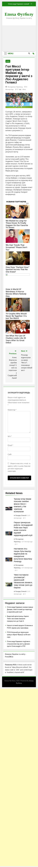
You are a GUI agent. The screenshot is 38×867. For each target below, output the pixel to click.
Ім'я (10, 436)
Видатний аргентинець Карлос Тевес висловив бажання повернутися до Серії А (18, 618)
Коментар (12, 410)
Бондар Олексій (21, 515)
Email (10, 445)
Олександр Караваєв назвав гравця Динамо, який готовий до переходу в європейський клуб (17, 4)
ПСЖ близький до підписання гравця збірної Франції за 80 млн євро (18, 634)
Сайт (10, 454)
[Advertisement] (19, 38)
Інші (8, 61)
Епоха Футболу (19, 14)
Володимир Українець (15, 87)
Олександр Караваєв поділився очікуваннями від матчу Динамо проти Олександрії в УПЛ (18, 643)
